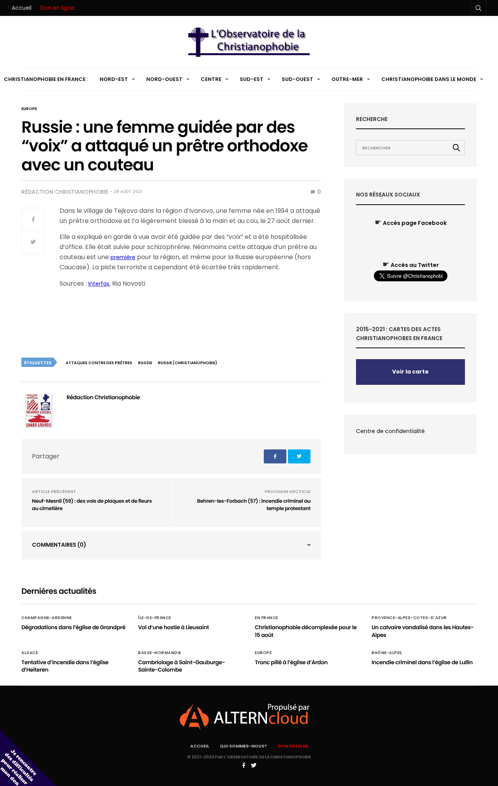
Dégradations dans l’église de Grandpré (73, 627)
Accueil (22, 8)
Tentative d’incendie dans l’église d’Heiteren (65, 666)
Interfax (98, 284)
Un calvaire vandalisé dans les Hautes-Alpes (422, 631)
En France (266, 618)
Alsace (29, 653)
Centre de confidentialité (390, 431)
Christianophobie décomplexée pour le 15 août (306, 631)
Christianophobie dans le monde (428, 79)
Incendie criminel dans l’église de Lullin (422, 662)
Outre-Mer (347, 79)
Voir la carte (410, 371)
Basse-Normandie (159, 653)
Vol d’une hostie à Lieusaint (173, 627)
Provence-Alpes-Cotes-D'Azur (409, 618)
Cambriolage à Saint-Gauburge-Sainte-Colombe (181, 666)
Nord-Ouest (164, 79)
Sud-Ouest (297, 79)
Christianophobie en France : (46, 79)
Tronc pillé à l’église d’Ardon (291, 662)
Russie (145, 363)
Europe (29, 109)
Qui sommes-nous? (243, 746)
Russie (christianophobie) (187, 363)
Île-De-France (154, 618)
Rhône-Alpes (387, 653)
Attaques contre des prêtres (99, 363)
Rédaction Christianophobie (64, 192)
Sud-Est (251, 79)
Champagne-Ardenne (46, 618)
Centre (211, 79)
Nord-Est (114, 79)
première (122, 257)
